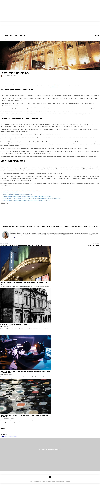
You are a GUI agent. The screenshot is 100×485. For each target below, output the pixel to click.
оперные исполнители (86, 226)
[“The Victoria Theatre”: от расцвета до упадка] (25, 305)
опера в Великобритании (75, 226)
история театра (22, 226)
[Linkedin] (12, 236)
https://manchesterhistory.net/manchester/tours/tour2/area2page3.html (17, 194)
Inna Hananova (6, 418)
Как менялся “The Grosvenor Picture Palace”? (50, 449)
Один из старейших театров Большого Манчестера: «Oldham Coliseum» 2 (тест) (23, 282)
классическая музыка (31, 226)
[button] (99, 22)
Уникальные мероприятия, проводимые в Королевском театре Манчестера (21, 245)
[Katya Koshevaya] (1, 76)
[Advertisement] (9, 212)
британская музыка (7, 226)
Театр (1, 284)
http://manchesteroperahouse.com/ (10, 192)
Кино (1, 326)
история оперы (15, 226)
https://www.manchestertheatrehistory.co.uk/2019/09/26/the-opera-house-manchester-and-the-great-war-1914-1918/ (27, 196)
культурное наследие (41, 226)
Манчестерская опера (51, 226)
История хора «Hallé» (94, 245)
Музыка (6, 39)
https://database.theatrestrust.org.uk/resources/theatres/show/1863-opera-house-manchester (22, 190)
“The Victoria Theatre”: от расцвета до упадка (14, 325)
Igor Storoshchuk (6, 284)
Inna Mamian (6, 374)
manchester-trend (54, 86)
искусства (56, 84)
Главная (2, 39)
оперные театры (95, 226)
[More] (39, 79)
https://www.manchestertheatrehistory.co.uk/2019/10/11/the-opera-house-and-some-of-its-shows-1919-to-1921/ (26, 200)
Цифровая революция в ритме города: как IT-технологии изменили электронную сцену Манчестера (25, 372)
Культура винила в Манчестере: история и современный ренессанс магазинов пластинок (24, 416)
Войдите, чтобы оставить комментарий (9, 436)
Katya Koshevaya (6, 75)
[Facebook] (10, 236)
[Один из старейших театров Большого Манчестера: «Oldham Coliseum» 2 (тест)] (25, 263)
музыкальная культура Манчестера (62, 226)
